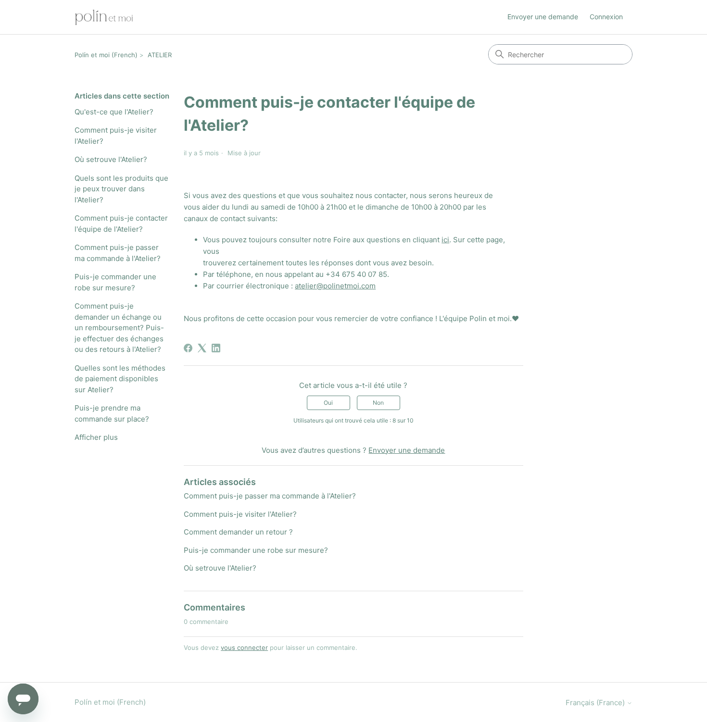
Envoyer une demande (542, 16)
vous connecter (244, 647)
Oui (328, 402)
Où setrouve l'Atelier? (111, 159)
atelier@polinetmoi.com (335, 285)
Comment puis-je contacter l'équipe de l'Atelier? (121, 223)
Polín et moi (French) (106, 55)
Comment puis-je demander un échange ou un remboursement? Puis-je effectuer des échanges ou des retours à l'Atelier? (119, 327)
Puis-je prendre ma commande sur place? (112, 413)
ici (445, 239)
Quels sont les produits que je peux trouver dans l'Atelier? (121, 189)
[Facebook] (188, 348)
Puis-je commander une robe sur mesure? (115, 282)
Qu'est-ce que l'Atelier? (114, 111)
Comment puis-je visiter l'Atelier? (116, 135)
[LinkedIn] (216, 348)
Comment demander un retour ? (238, 531)
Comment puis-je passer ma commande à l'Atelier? (118, 253)
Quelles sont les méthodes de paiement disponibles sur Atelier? (120, 378)
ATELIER (160, 55)
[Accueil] (104, 17)
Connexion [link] (606, 16)
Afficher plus (96, 437)
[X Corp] (202, 348)
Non (378, 402)
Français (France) (596, 702)
